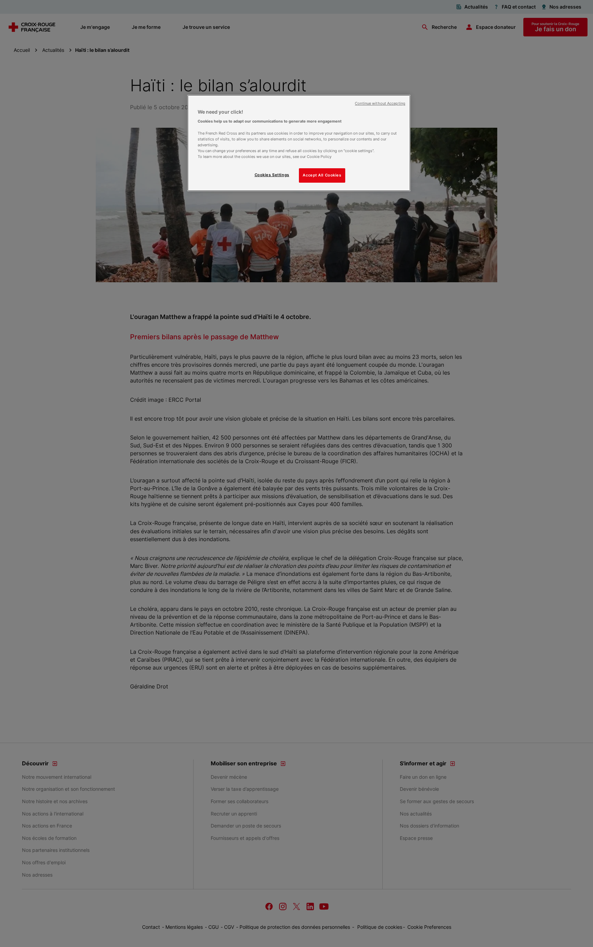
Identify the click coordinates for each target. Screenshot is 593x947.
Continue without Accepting (380, 103)
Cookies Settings (272, 174)
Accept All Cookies (322, 175)
